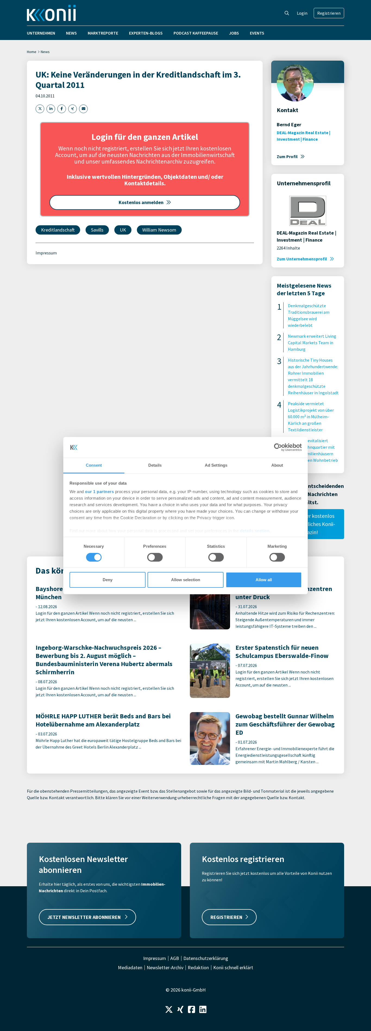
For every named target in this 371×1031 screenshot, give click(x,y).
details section (255, 530)
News (71, 33)
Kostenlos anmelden (141, 202)
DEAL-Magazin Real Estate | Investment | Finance (303, 136)
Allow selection (185, 579)
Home (31, 51)
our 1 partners (99, 491)
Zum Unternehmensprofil (302, 258)
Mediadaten (130, 967)
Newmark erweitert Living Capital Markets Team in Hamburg (312, 342)
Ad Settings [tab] (216, 465)
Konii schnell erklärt (233, 967)
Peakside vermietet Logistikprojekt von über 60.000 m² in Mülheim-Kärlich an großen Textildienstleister (311, 416)
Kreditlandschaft (58, 230)
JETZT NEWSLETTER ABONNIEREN (85, 917)
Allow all (264, 579)
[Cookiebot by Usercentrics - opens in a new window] (278, 447)
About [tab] (277, 465)
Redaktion (198, 967)
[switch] (155, 557)
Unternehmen (41, 33)
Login (302, 13)
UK (123, 230)
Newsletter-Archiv (165, 967)
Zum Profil (287, 156)
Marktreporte (103, 33)
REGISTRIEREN (226, 917)
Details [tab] (155, 465)
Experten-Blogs (146, 33)
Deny (107, 579)
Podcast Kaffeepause (196, 33)
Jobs (234, 33)
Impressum (46, 253)
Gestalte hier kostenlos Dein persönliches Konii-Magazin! (307, 523)
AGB (174, 958)
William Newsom (159, 230)
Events (257, 33)
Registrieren (329, 13)
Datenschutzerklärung (205, 958)
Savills (97, 230)
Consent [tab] (94, 465)
